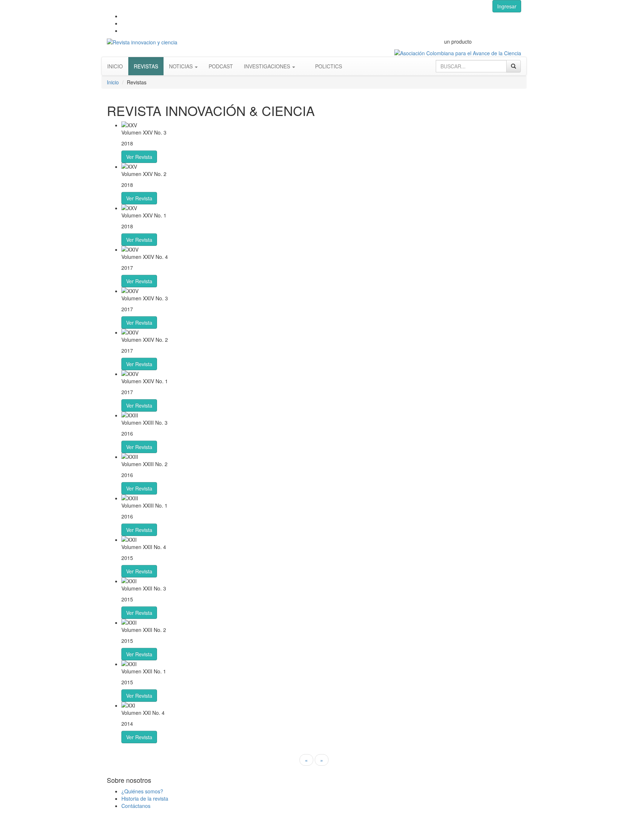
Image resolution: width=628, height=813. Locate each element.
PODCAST (221, 66)
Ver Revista (139, 156)
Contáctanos (135, 805)
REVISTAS (146, 66)
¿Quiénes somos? (142, 791)
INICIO (115, 66)
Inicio (113, 82)
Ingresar (506, 6)
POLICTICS (328, 66)
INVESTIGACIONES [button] (267, 66)
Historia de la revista (144, 798)
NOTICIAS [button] (181, 66)
